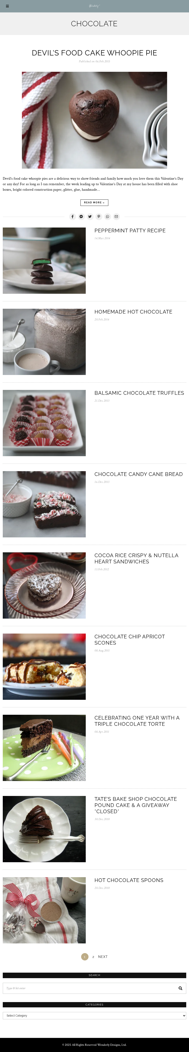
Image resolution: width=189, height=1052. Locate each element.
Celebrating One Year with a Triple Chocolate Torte (137, 721)
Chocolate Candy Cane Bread (138, 474)
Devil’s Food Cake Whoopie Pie (94, 53)
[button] (180, 988)
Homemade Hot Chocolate (133, 312)
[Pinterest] (98, 216)
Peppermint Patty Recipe (130, 230)
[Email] (116, 216)
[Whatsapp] (107, 216)
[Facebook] (72, 216)
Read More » (94, 202)
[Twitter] (90, 216)
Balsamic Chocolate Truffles (139, 393)
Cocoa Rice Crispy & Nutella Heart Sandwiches (136, 558)
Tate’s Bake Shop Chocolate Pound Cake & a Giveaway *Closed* (135, 805)
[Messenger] (81, 216)
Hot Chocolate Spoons (128, 880)
